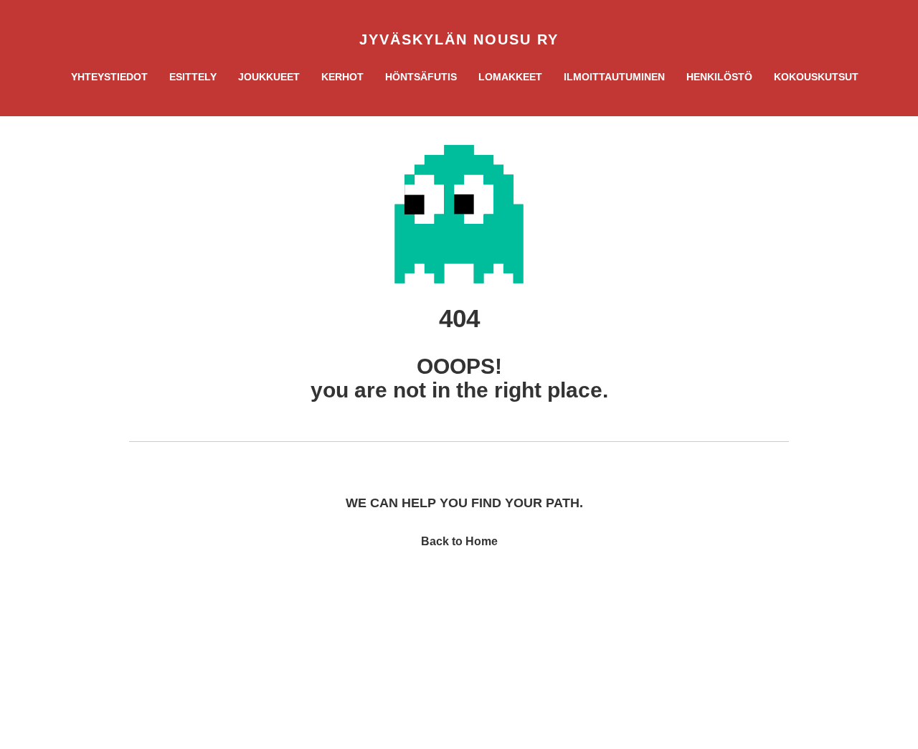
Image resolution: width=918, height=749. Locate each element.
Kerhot (342, 77)
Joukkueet (269, 77)
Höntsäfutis (421, 77)
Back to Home (459, 541)
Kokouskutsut (816, 77)
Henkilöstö (719, 77)
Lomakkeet (510, 77)
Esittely (193, 77)
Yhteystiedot (109, 77)
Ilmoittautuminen (614, 77)
